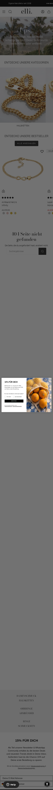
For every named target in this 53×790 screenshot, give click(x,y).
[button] (47, 784)
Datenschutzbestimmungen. (17, 406)
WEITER (14, 401)
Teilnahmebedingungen (8, 406)
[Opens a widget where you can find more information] (11, 785)
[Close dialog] (50, 379)
